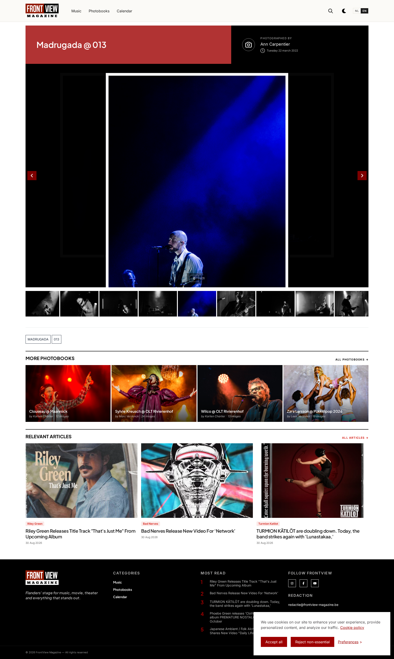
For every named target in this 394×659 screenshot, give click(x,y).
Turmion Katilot (268, 523)
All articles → (355, 437)
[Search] (331, 11)
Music (117, 582)
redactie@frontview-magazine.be (313, 605)
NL (357, 11)
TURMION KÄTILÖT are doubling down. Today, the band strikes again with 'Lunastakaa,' (245, 604)
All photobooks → (351, 359)
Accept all (274, 642)
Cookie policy (352, 627)
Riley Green (34, 523)
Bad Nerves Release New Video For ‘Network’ (244, 593)
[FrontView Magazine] (42, 577)
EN (364, 11)
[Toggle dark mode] (344, 11)
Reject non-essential (312, 642)
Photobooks (122, 589)
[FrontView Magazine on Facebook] (303, 583)
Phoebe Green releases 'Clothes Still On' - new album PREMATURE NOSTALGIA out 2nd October (244, 617)
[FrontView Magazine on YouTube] (315, 583)
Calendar (120, 597)
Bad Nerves (150, 523)
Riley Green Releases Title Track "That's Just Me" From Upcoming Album (243, 583)
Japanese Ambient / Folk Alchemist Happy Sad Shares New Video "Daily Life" (245, 631)
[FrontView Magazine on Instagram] (292, 583)
